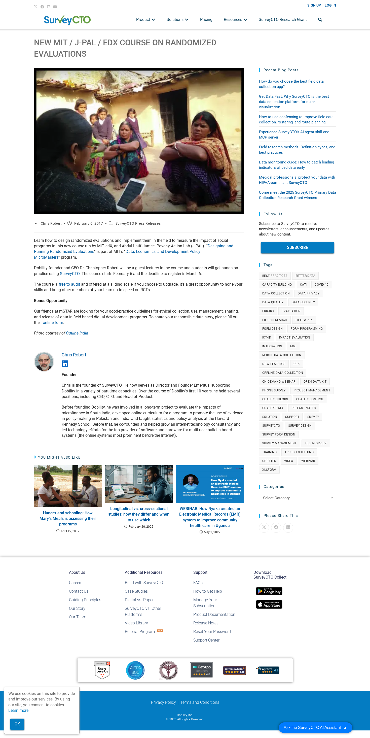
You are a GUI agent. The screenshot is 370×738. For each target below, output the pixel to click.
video (288, 461)
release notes (304, 408)
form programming (307, 328)
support (292, 417)
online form (53, 322)
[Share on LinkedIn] (288, 528)
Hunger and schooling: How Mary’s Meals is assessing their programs (68, 519)
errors (268, 311)
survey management (279, 443)
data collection (276, 293)
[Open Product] (153, 20)
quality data (273, 408)
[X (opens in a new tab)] (36, 6)
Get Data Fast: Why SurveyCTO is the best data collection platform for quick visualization (294, 101)
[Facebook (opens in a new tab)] (42, 6)
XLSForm (269, 470)
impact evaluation (294, 337)
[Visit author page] (44, 361)
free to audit (69, 284)
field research (274, 320)
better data (305, 276)
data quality (273, 302)
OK (17, 724)
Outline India (77, 333)
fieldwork (304, 320)
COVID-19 (321, 284)
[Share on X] (264, 528)
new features (273, 364)
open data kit (315, 381)
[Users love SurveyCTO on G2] (102, 670)
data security (303, 302)
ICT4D (266, 337)
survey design (300, 425)
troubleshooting (299, 452)
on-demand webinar (278, 381)
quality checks (275, 399)
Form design (272, 328)
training (269, 452)
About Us (77, 572)
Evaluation (291, 311)
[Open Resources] (245, 20)
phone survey (274, 390)
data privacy (309, 293)
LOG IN (330, 5)
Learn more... (19, 710)
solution (269, 417)
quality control (310, 399)
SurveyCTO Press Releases (138, 223)
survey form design (278, 434)
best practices (274, 276)
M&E (293, 346)
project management (312, 390)
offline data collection (282, 373)
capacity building (277, 284)
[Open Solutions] (187, 20)
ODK (296, 364)
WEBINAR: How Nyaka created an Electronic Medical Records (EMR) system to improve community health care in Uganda (210, 517)
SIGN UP (314, 5)
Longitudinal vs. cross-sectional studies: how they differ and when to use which (138, 514)
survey (313, 417)
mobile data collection (282, 355)
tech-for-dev (316, 443)
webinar (308, 461)
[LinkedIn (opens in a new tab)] (49, 6)
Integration (272, 346)
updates (269, 461)
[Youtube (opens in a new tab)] (55, 6)
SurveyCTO (70, 273)
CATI (303, 284)
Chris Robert (51, 223)
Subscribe (297, 247)
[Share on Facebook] (276, 528)
